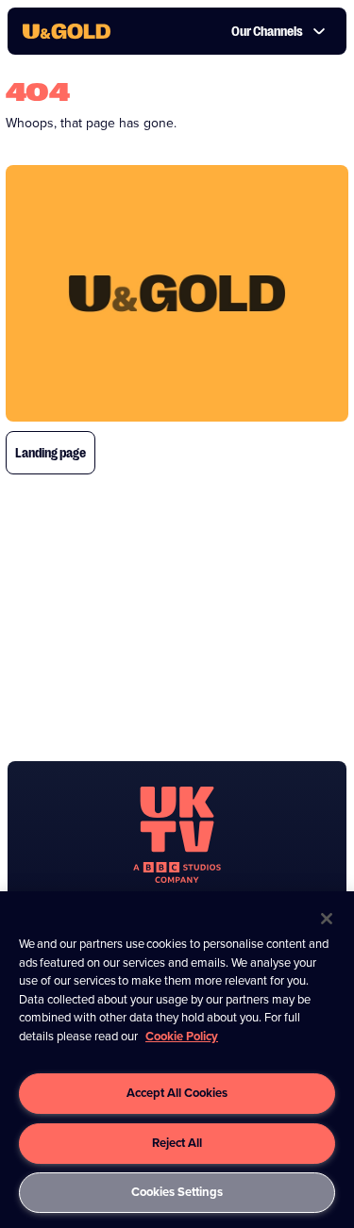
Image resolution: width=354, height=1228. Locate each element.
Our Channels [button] (267, 31)
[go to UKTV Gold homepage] (66, 31)
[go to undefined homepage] (177, 835)
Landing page (50, 452)
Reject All (177, 1143)
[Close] (326, 918)
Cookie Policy (181, 1036)
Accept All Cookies (177, 1093)
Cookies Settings (177, 1192)
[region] (177, 1059)
